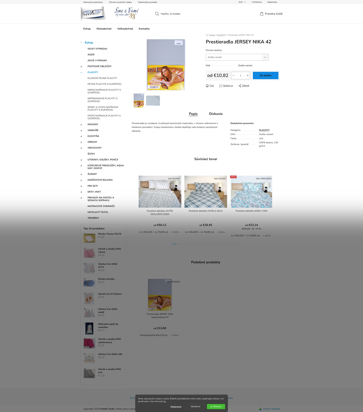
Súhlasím (217, 406)
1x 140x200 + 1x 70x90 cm (153, 232)
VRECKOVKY (95, 147)
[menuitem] (87, 29)
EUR (241, 2)
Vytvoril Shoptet (271, 408)
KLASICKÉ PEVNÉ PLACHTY (102, 78)
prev (134, 209)
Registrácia (272, 2)
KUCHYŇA (93, 136)
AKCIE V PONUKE (97, 60)
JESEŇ (91, 54)
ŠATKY (91, 153)
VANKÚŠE (93, 130)
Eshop (89, 43)
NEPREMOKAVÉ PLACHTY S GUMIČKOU (103, 100)
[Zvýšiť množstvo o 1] (248, 75)
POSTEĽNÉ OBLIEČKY (100, 66)
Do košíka (265, 75)
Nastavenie (176, 406)
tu (165, 401)
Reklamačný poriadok (147, 2)
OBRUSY (92, 142)
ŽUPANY (92, 174)
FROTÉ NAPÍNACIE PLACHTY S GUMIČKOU (104, 117)
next (277, 209)
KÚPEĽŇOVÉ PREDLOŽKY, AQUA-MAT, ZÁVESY (106, 167)
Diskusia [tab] (216, 113)
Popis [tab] (193, 113)
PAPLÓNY (93, 124)
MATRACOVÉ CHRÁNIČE (101, 206)
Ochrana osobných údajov (120, 2)
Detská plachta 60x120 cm (154, 335)
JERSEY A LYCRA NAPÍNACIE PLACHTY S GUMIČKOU (103, 108)
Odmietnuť (195, 406)
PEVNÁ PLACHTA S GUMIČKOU (105, 84)
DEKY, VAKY (94, 191)
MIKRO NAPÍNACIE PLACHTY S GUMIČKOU (104, 91)
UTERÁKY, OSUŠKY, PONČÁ (103, 159)
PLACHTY (93, 72)
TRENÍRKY (93, 218)
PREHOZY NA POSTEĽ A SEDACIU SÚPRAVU (101, 199)
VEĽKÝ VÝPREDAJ (97, 48)
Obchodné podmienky (93, 2)
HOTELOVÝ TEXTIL (98, 212)
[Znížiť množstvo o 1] (233, 75)
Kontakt (134, 398)
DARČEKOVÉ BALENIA (100, 180)
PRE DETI (93, 186)
